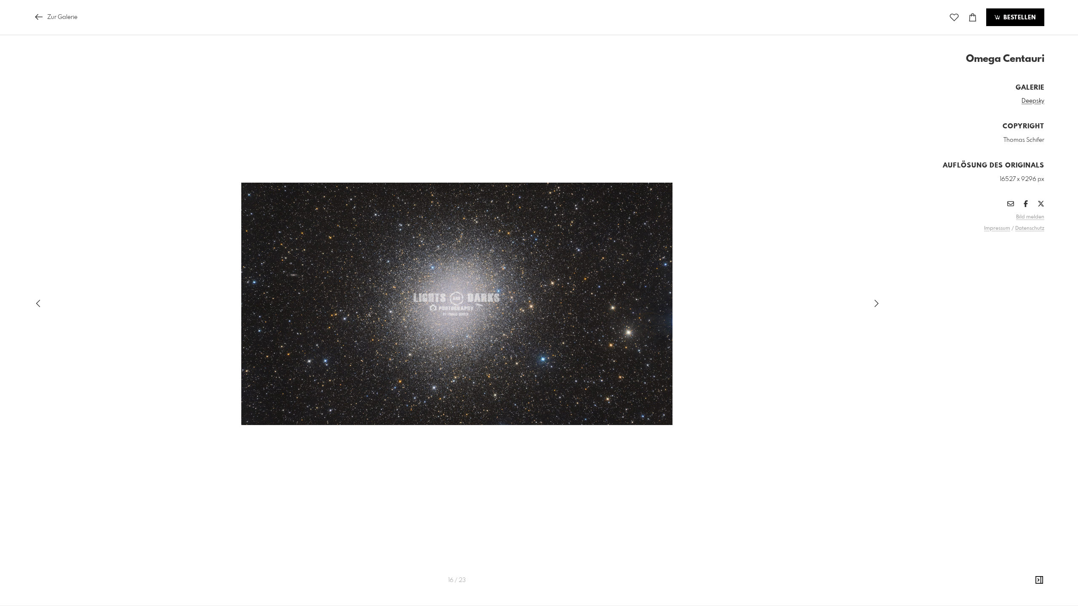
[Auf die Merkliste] (954, 17)
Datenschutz (1029, 228)
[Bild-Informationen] (1039, 580)
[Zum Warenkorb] (973, 17)
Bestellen (1018, 18)
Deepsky (1033, 101)
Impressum (997, 228)
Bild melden (1030, 217)
